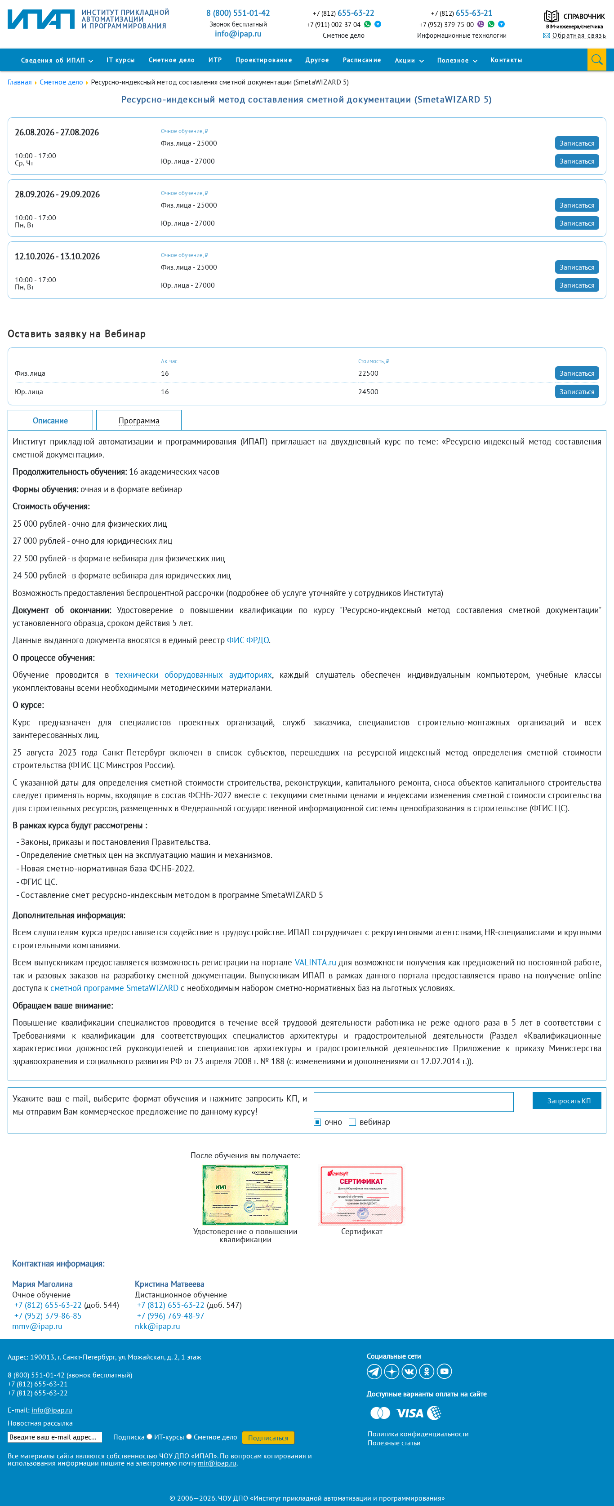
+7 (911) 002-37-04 (333, 24)
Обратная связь (579, 35)
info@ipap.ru (238, 34)
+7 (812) (343, 13)
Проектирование (264, 60)
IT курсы (121, 60)
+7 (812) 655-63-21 (38, 1383)
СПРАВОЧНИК (584, 16)
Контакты (506, 60)
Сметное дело (172, 60)
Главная (20, 81)
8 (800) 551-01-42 (36, 1374)
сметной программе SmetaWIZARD (114, 987)
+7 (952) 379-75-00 (446, 24)
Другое (317, 60)
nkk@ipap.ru (157, 1326)
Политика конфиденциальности (418, 1433)
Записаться (577, 142)
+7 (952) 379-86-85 (48, 1316)
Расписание (362, 60)
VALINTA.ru (315, 962)
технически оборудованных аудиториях (194, 674)
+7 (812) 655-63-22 (48, 1305)
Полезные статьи (394, 1442)
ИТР (215, 60)
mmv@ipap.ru (37, 1326)
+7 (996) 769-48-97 (170, 1316)
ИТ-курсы (168, 1436)
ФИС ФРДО (248, 640)
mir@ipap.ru (217, 1462)
